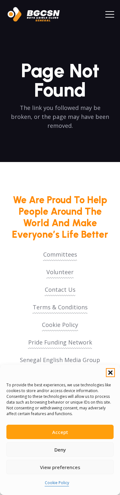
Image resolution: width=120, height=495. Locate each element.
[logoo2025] (37, 14)
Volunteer (60, 272)
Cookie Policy (57, 482)
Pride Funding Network (60, 342)
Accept (60, 432)
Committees (60, 254)
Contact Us (60, 289)
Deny (60, 449)
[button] (110, 372)
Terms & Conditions (60, 307)
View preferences (60, 467)
